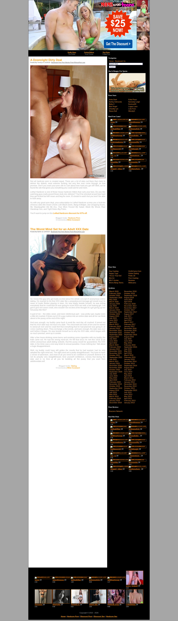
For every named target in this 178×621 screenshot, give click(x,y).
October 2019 (114, 386)
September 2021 (115, 357)
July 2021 (113, 359)
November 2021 (115, 353)
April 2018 (128, 302)
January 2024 (114, 310)
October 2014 (129, 363)
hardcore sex (111, 616)
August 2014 (129, 368)
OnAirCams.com (134, 271)
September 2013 (130, 390)
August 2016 (129, 337)
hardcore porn (73, 616)
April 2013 (128, 398)
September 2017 (130, 312)
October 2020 (114, 370)
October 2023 (114, 314)
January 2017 (129, 326)
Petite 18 (131, 276)
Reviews (131, 280)
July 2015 (128, 349)
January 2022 (114, 349)
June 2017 (128, 318)
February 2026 (115, 293)
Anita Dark (113, 99)
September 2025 (115, 298)
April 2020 (113, 380)
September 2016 (130, 335)
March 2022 (114, 345)
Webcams (132, 283)
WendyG (131, 111)
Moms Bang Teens (116, 283)
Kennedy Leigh (134, 102)
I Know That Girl (115, 276)
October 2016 (129, 333)
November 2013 (130, 386)
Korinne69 (132, 104)
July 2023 (113, 318)
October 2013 (129, 388)
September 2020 (115, 372)
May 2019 (113, 394)
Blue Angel (113, 106)
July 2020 (113, 374)
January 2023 (114, 328)
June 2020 (113, 376)
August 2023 (114, 316)
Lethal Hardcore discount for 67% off (70, 213)
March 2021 (114, 361)
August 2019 (114, 390)
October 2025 (114, 295)
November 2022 (115, 333)
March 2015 (128, 355)
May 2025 (113, 300)
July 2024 (113, 306)
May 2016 (128, 343)
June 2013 (128, 394)
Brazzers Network (116, 411)
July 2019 (113, 392)
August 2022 (114, 337)
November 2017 (130, 308)
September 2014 (130, 365)
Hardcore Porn (74, 218)
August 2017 (129, 314)
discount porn (86, 616)
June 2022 (113, 341)
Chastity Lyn (113, 109)
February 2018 (129, 304)
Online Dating (133, 273)
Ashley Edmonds (115, 102)
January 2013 (129, 403)
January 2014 (129, 382)
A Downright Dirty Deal (46, 60)
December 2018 (115, 403)
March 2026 (114, 291)
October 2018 (129, 293)
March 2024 (114, 308)
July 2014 (128, 370)
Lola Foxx (132, 109)
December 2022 (115, 330)
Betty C (112, 104)
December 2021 (115, 351)
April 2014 (128, 376)
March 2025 (114, 302)
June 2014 (128, 372)
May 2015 (128, 351)
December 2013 (130, 384)
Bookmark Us (120, 61)
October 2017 (129, 310)
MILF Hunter (114, 280)
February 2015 (129, 357)
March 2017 (128, 322)
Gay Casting (113, 271)
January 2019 (114, 401)
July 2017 (128, 316)
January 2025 (114, 304)
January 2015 (129, 359)
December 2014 (130, 361)
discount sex (99, 616)
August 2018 (129, 298)
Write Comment (73, 220)
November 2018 (130, 291)
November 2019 (115, 384)
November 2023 (115, 312)
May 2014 (128, 374)
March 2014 (128, 378)
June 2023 (113, 320)
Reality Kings (72, 52)
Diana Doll (113, 111)
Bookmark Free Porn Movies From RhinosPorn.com (68, 62)
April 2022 (113, 343)
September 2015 (130, 347)
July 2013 (128, 392)
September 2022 (115, 335)
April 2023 (113, 322)
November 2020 (115, 368)
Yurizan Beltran (89, 52)
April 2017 (128, 320)
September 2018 (130, 295)
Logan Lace (132, 106)
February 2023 (115, 326)
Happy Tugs (113, 273)
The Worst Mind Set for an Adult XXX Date (59, 229)
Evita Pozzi (132, 99)
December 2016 (130, 328)
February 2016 (129, 345)
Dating (74, 366)
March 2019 (114, 396)
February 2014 (129, 380)
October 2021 (114, 355)
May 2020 (113, 378)
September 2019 (115, 388)
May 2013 (128, 396)
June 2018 (128, 300)
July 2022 (113, 339)
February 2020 (115, 382)
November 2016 (130, 330)
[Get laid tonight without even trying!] (127, 92)
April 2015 (128, 353)
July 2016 (128, 339)
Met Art (111, 278)
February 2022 (115, 347)
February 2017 (129, 324)
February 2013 (129, 401)
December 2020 (115, 365)
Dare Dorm (106, 52)
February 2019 (115, 398)
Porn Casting (133, 278)
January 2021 (114, 363)
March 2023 (114, 324)
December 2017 (130, 306)
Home (111, 61)
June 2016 (128, 341)
